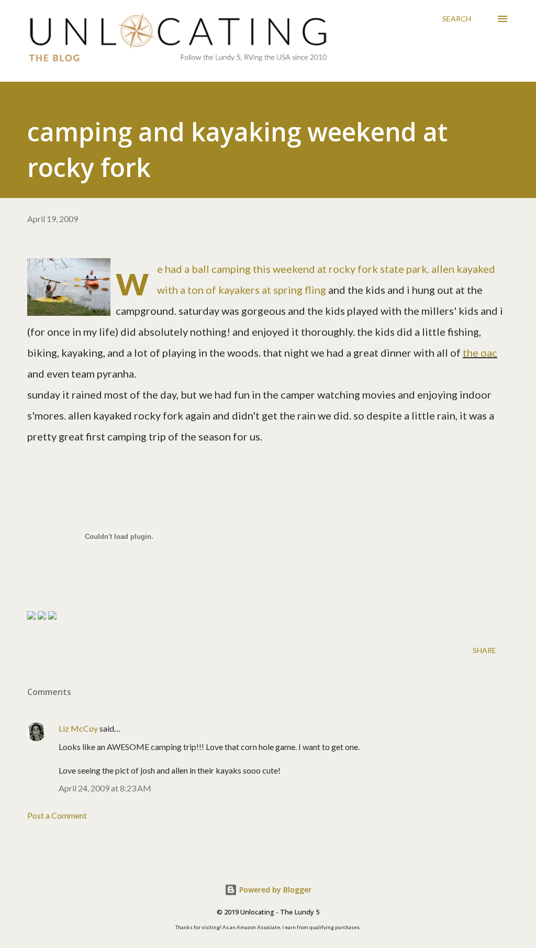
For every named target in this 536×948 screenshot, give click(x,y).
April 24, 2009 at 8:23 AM (105, 788)
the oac (480, 352)
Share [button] (484, 650)
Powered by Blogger (274, 890)
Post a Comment (57, 815)
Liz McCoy (78, 728)
